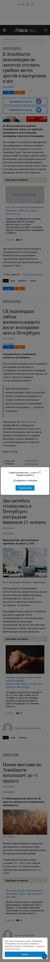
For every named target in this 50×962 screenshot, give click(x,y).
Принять (25, 954)
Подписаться (25, 488)
